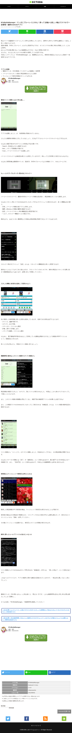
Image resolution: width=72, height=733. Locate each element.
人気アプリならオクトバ (33, 729)
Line (27, 32)
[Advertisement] (36, 15)
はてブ (44, 32)
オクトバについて (36, 725)
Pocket (62, 32)
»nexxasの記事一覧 (64, 711)
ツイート (9, 32)
